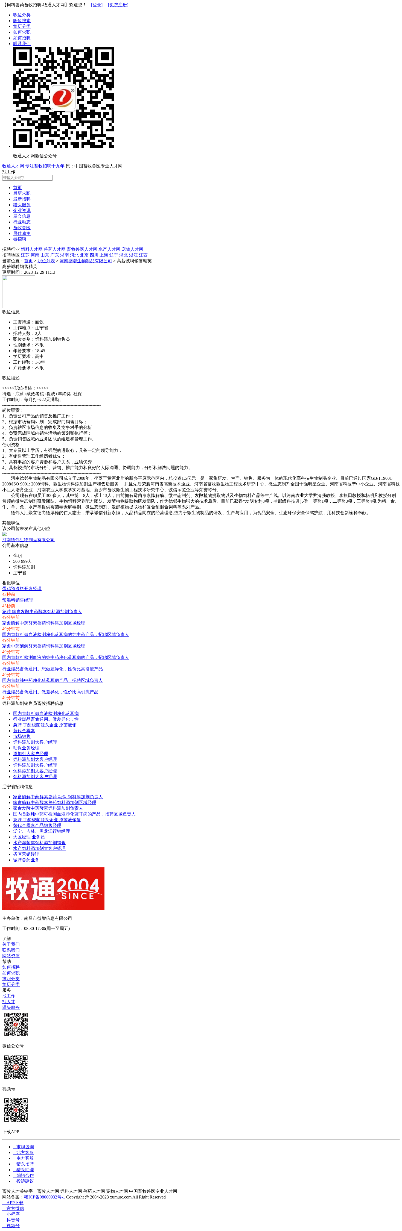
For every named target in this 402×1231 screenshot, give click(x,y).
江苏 (25, 255)
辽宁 (113, 255)
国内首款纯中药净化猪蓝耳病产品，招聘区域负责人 (52, 680)
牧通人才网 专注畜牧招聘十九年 (33, 166)
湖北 (123, 255)
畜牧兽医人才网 (82, 249)
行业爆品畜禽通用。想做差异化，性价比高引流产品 (52, 669)
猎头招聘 (23, 1164)
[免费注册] (118, 4)
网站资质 (11, 955)
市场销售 (22, 736)
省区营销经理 (26, 854)
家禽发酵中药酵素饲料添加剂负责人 (48, 808)
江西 (143, 255)
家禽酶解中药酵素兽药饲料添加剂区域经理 (43, 623)
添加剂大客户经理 (30, 753)
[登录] (97, 4)
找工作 (8, 996)
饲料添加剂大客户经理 (35, 742)
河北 (74, 255)
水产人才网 (109, 249)
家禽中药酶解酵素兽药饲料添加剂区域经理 (43, 646)
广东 (54, 255)
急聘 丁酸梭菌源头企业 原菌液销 (45, 725)
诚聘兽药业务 (26, 860)
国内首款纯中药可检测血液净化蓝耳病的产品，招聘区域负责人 (74, 814)
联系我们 (22, 43)
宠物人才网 (132, 249)
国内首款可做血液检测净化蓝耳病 (46, 713)
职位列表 (46, 260)
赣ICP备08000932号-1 (44, 1197)
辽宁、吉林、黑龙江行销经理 (41, 831)
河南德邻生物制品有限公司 (86, 260)
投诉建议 (23, 1181)
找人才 (8, 1001)
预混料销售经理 (17, 600)
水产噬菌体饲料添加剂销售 (39, 842)
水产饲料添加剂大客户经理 (39, 848)
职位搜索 (22, 20)
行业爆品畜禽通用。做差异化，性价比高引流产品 (50, 692)
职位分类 (22, 15)
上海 (104, 255)
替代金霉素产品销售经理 (37, 825)
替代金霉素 (24, 730)
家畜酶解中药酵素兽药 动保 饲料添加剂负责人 (58, 796)
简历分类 (22, 26)
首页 (28, 260)
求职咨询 (23, 1146)
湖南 (64, 255)
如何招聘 (22, 38)
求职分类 (11, 978)
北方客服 (23, 1152)
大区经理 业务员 (29, 837)
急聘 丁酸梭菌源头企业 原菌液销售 (47, 819)
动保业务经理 (26, 748)
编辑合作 (23, 1175)
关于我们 (11, 944)
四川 (94, 255)
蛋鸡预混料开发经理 (22, 588)
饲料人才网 (32, 249)
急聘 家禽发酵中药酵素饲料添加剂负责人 (42, 611)
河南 (35, 255)
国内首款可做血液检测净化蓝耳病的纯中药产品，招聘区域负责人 (65, 634)
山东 (44, 255)
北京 (84, 255)
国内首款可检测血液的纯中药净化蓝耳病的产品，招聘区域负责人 (65, 657)
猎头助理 (23, 1169)
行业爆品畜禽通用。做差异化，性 (46, 719)
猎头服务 (11, 1007)
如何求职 (22, 32)
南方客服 (23, 1158)
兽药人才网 (55, 249)
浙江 (133, 255)
